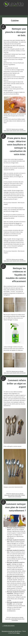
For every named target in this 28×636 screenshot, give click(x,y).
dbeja (18, 633)
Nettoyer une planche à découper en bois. (15, 32)
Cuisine (11, 130)
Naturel (16, 619)
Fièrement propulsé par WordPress (11, 631)
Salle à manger (21, 495)
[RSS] (14, 11)
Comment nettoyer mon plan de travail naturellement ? (15, 507)
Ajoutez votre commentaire (19, 130)
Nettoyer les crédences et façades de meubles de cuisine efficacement (16, 275)
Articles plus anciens (8, 625)
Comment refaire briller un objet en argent (16, 383)
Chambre (12, 495)
